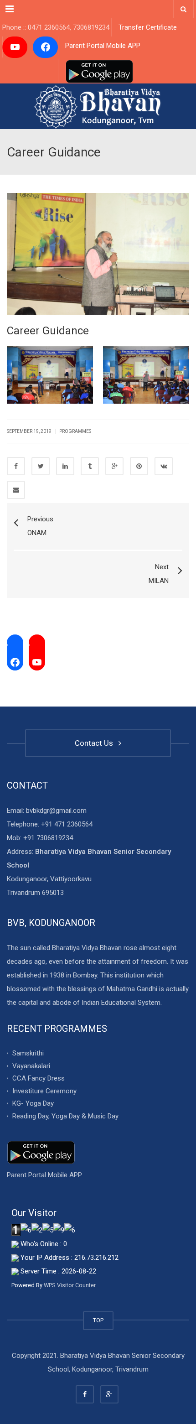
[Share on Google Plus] (114, 466)
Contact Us (96, 743)
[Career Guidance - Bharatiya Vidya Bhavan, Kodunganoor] (98, 106)
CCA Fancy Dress (38, 1078)
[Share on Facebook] (16, 466)
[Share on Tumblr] (90, 466)
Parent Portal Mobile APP (102, 46)
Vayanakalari (31, 1065)
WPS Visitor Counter (70, 1285)
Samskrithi (28, 1053)
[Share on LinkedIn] (65, 466)
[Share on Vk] (164, 466)
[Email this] (16, 490)
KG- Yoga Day (33, 1103)
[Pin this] (139, 466)
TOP (98, 1320)
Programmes (75, 431)
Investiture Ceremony (44, 1090)
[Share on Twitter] (40, 466)
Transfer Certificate (148, 27)
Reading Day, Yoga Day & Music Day (65, 1116)
